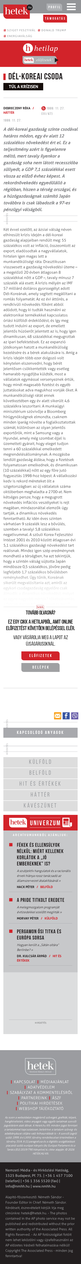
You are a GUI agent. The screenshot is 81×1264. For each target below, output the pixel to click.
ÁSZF (56, 1098)
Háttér (8, 112)
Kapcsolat (24, 1082)
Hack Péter (25, 887)
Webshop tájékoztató (41, 1108)
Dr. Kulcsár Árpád (32, 956)
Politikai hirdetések (41, 1103)
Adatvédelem (41, 1087)
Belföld (46, 887)
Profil (54, 7)
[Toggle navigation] (71, 7)
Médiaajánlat (54, 1082)
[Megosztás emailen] (57, 715)
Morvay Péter (28, 918)
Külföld (51, 918)
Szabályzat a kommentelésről (41, 1092)
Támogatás (55, 19)
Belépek (41, 668)
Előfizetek (40, 656)
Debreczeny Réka (16, 108)
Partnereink (34, 1098)
